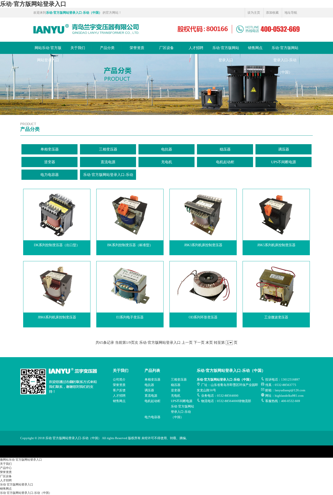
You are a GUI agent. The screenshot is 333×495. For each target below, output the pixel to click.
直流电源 (108, 162)
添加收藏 (272, 12)
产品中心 (6, 468)
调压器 (283, 149)
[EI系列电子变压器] (130, 270)
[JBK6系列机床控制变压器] (56, 270)
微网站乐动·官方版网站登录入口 (21, 459)
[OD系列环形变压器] (203, 270)
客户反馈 (119, 390)
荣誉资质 (137, 48)
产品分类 (107, 48)
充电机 (166, 162)
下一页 (199, 342)
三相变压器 (108, 149)
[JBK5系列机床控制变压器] (276, 197)
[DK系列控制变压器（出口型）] (56, 197)
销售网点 (255, 48)
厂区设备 (166, 48)
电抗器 (166, 149)
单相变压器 (49, 149)
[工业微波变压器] (276, 270)
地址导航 (290, 12)
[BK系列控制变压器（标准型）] (130, 197)
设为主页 (253, 12)
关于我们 (77, 48)
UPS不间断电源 (283, 162)
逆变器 (49, 162)
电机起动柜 (225, 162)
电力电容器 (49, 175)
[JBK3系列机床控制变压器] (203, 197)
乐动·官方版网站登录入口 (33, 4)
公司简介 (119, 379)
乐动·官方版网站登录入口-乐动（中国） (285, 60)
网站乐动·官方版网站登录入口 (48, 54)
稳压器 (225, 149)
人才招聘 (196, 48)
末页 (209, 342)
